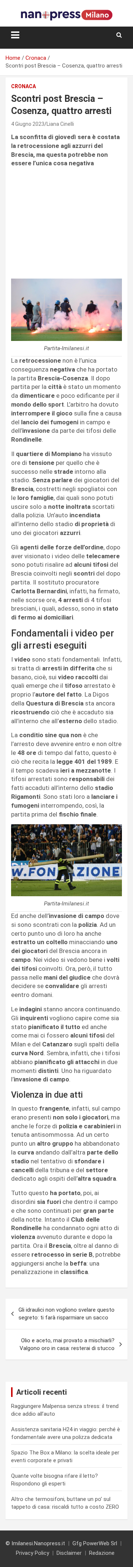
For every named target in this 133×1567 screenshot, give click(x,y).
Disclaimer (69, 1553)
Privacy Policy (32, 1553)
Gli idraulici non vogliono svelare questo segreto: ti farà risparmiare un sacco (66, 1314)
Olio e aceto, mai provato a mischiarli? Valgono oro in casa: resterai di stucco (67, 1344)
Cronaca (23, 86)
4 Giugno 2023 (27, 124)
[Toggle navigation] (15, 35)
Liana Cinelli (60, 124)
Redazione (102, 1553)
